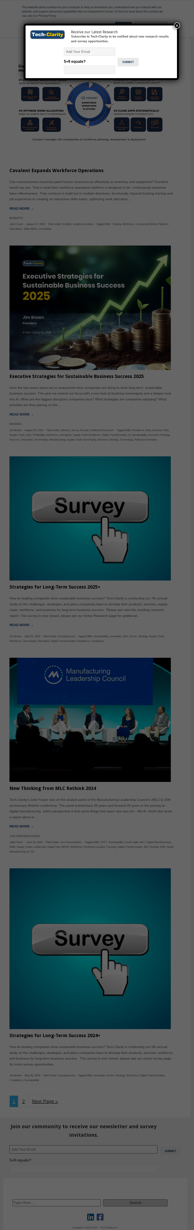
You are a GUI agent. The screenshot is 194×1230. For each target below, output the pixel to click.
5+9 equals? (75, 61)
